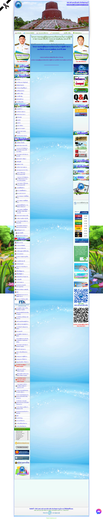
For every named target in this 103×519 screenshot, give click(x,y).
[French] (20, 73)
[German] (22, 73)
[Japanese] (25, 73)
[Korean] (27, 73)
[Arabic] (16, 73)
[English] (19, 73)
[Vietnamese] (28, 73)
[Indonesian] (24, 73)
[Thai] (14, 73)
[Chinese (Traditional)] (17, 73)
